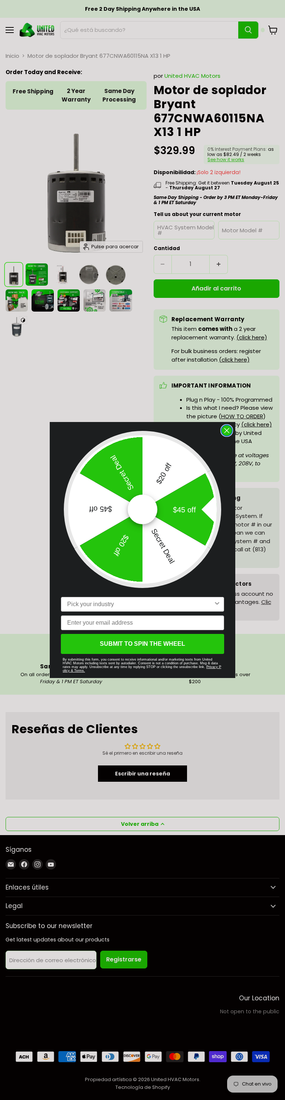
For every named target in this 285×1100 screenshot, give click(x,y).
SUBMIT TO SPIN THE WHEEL (142, 644)
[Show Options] (217, 604)
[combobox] (140, 604)
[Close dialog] (226, 430)
